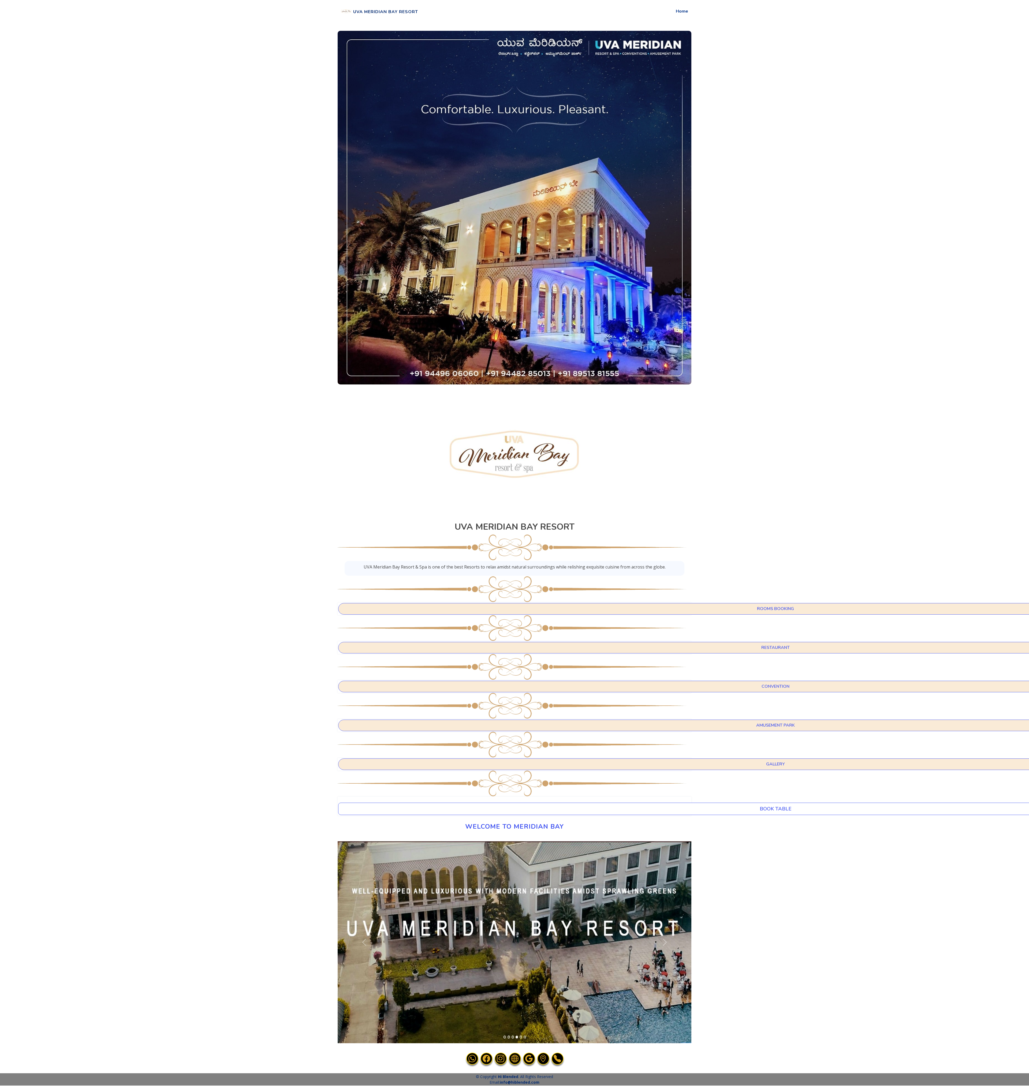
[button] (364, 942)
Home (682, 11)
